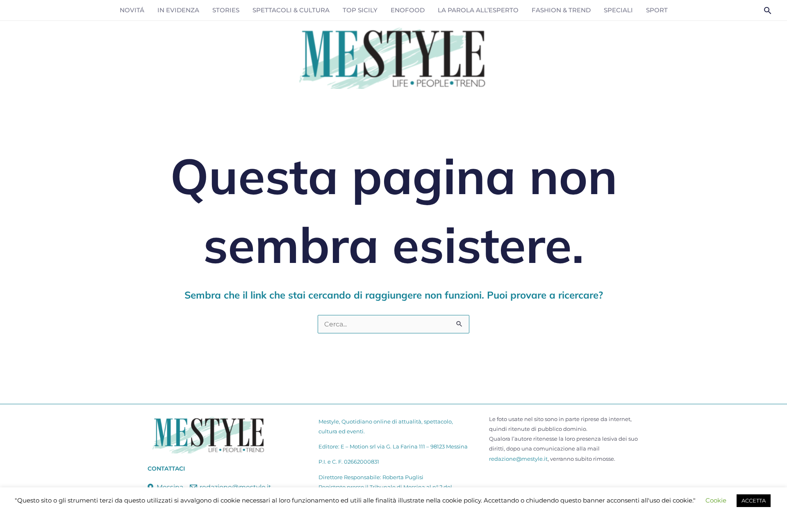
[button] (768, 10)
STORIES (225, 10)
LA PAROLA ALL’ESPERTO (478, 10)
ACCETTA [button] (754, 500)
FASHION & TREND (561, 10)
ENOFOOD (408, 10)
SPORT (657, 10)
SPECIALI (618, 10)
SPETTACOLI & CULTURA (291, 10)
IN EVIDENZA (178, 10)
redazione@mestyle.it (518, 458)
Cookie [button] (715, 500)
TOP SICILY (360, 10)
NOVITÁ (132, 10)
